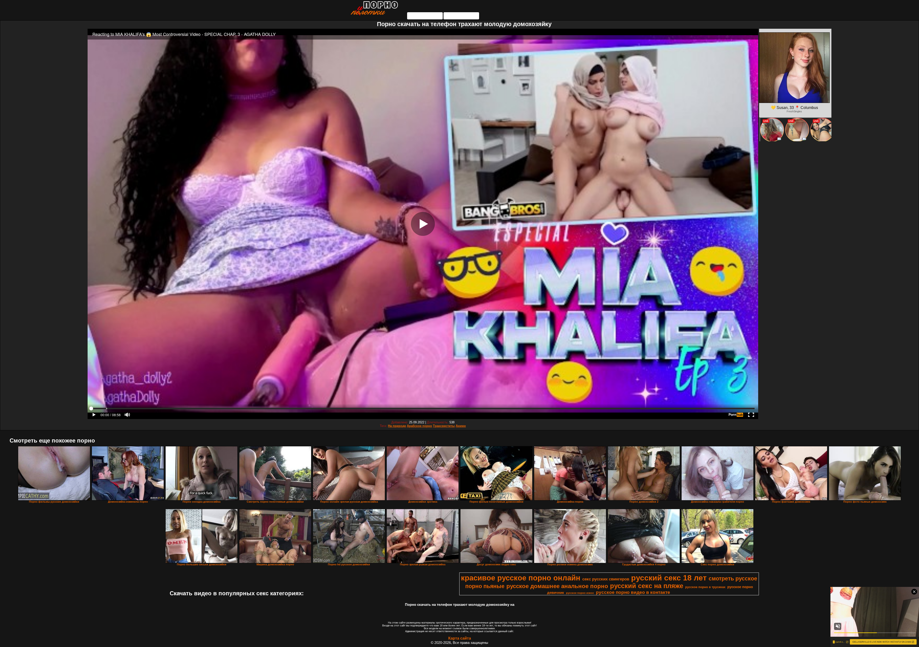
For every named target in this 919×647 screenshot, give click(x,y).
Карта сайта (459, 638)
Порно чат (461, 16)
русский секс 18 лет (669, 577)
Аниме (461, 426)
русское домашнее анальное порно (557, 586)
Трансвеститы (444, 426)
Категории (425, 16)
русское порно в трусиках (705, 587)
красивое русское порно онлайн (520, 578)
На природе (397, 426)
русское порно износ (580, 592)
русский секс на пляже (646, 586)
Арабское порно (419, 426)
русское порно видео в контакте (633, 592)
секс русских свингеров (605, 579)
